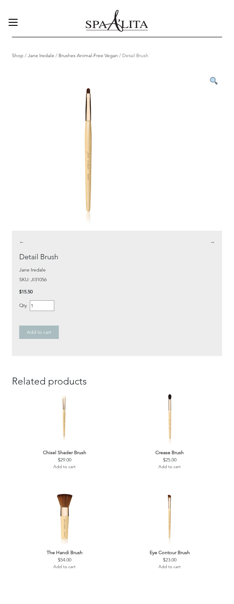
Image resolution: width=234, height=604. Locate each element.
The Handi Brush (65, 552)
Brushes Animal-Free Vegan (88, 55)
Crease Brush (169, 452)
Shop (17, 55)
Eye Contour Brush (170, 552)
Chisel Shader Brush (64, 452)
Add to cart (39, 332)
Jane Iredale (41, 55)
